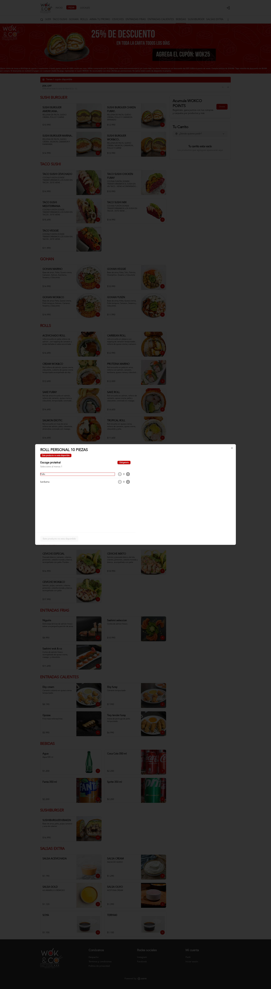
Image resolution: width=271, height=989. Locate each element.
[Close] (232, 448)
